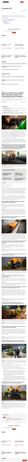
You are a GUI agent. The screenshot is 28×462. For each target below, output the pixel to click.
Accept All (25, 460)
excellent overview (14, 134)
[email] (16, 13)
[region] (14, 460)
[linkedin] (12, 13)
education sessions (10, 20)
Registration (5, 21)
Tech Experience (7, 23)
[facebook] (11, 13)
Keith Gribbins (3, 101)
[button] (2, 2)
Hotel (4, 22)
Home (2, 6)
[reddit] (15, 13)
